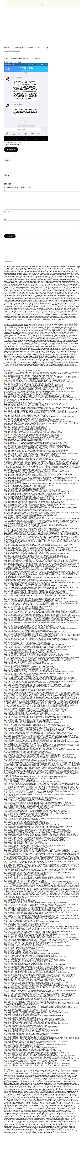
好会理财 (7, 160)
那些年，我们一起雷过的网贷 (12, 51)
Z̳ (42, 3)
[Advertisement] (42, 23)
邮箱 (5, 219)
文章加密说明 (11, 149)
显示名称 (6, 212)
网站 (5, 227)
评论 (5, 190)
